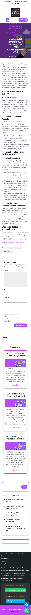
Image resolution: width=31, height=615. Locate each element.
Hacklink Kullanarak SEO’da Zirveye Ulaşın (12, 576)
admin (9, 58)
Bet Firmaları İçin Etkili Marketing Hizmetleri (13, 573)
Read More (15, 385)
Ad (5, 289)
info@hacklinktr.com (22, 1)
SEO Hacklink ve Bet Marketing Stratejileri (12, 568)
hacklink (9, 248)
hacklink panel (7, 251)
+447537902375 (9, 1)
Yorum (6, 270)
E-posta (7, 297)
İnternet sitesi (8, 305)
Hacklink (15, 22)
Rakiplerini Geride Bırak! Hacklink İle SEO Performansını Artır (15, 528)
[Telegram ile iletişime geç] (26, 604)
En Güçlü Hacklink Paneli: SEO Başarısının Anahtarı (15, 570)
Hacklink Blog (5, 558)
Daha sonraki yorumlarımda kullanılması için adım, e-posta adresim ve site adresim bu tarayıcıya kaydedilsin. (15, 318)
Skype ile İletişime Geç (16, 601)
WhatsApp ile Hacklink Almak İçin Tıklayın (14, 242)
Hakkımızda (4, 561)
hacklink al (18, 248)
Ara (16, 482)
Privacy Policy (5, 564)
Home (15, 19)
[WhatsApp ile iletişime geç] (26, 610)
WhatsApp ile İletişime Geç (16, 590)
